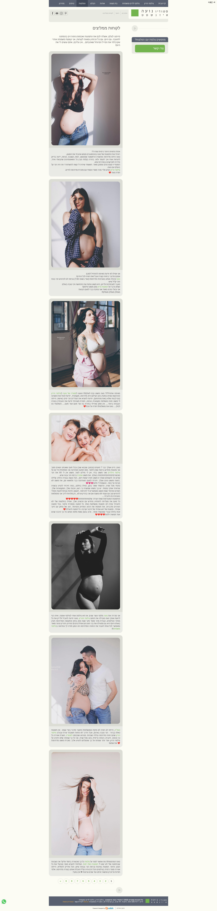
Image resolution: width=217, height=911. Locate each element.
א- (214, 2)
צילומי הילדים (114, 473)
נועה (118, 279)
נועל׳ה (117, 730)
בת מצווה (113, 3)
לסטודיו (69, 735)
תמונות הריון (103, 287)
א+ (210, 2)
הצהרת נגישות (68, 902)
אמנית (80, 475)
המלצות (82, 3)
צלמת (87, 862)
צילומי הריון (149, 3)
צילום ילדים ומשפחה (131, 3)
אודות (102, 3)
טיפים (71, 3)
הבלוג (92, 3)
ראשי (117, 13)
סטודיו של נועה (69, 393)
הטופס (86, 902)
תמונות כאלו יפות (90, 864)
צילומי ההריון (84, 618)
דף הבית (162, 3)
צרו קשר (158, 48)
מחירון (61, 3)
